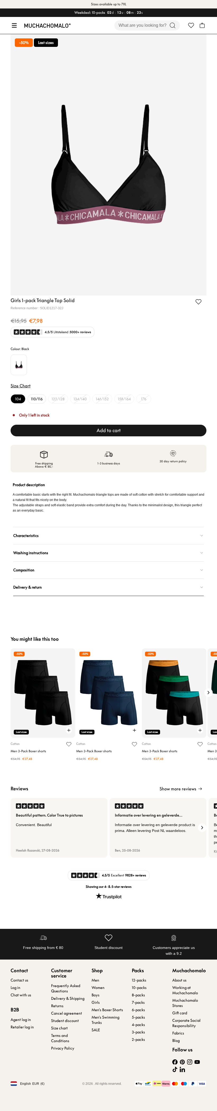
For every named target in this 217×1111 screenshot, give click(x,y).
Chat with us (21, 995)
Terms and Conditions (60, 1038)
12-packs (139, 980)
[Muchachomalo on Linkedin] (182, 1069)
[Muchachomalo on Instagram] (189, 1062)
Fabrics (178, 1033)
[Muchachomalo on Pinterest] (182, 1062)
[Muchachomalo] (47, 25)
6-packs (138, 1009)
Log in (15, 987)
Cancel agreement (66, 1013)
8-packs (138, 995)
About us (179, 980)
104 (18, 399)
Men (95, 980)
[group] (59, 828)
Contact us (19, 980)
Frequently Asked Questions (65, 988)
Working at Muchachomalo (185, 990)
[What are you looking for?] (172, 25)
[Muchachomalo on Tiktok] (175, 1069)
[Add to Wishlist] (198, 302)
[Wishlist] (191, 25)
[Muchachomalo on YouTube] (197, 1062)
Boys (96, 995)
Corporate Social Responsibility (186, 1023)
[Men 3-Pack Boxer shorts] (43, 693)
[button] (13, 25)
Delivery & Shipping (67, 998)
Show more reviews (178, 788)
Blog (176, 1040)
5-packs (138, 1017)
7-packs (138, 1002)
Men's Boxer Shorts (107, 1009)
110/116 (37, 399)
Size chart (59, 1028)
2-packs (138, 1039)
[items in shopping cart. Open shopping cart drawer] (202, 25)
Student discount (65, 1020)
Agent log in (21, 1019)
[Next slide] (208, 692)
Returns (57, 1006)
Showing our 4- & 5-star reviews (109, 887)
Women (98, 987)
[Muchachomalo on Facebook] (175, 1062)
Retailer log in (22, 1027)
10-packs (139, 987)
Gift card (179, 1013)
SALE (96, 1030)
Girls (96, 1002)
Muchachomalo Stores (185, 1003)
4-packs (138, 1024)
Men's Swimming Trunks (105, 1020)
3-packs (138, 1032)
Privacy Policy (62, 1048)
